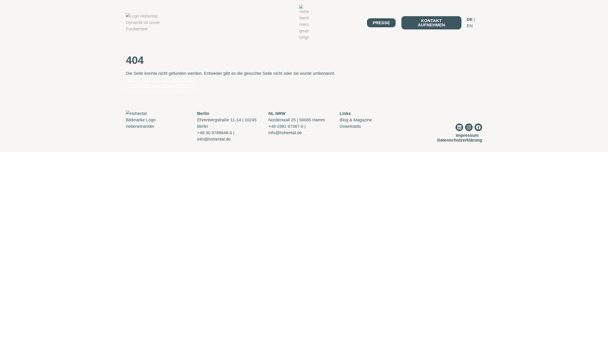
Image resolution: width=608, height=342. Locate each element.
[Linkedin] (459, 127)
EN (470, 26)
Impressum (467, 135)
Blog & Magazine (356, 120)
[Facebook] (478, 127)
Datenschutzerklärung (459, 140)
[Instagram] (469, 127)
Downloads (350, 126)
